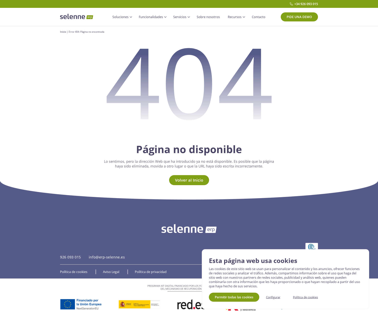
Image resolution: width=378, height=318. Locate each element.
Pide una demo (299, 17)
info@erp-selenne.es (107, 257)
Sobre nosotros (208, 17)
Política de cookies (73, 272)
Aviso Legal (111, 272)
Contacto (258, 17)
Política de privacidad (151, 272)
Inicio (63, 31)
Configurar (273, 297)
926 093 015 (70, 257)
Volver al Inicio (189, 180)
